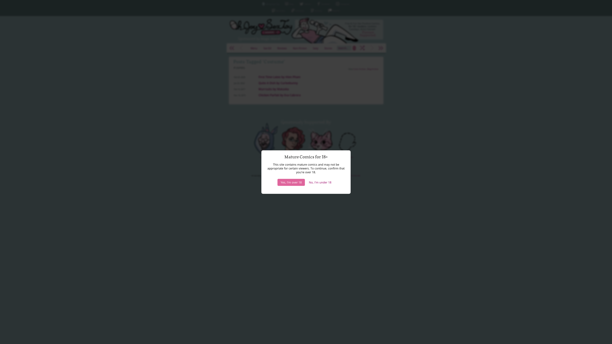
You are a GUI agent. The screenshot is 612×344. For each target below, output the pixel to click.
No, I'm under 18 (320, 182)
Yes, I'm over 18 (291, 182)
